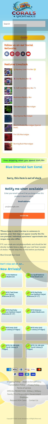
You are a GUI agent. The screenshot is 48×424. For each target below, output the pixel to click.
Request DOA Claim (18, 400)
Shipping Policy (13, 381)
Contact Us (33, 400)
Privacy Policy (33, 384)
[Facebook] (6, 54)
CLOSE (24, 37)
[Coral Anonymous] (23, 54)
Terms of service (24, 388)
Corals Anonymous (23, 419)
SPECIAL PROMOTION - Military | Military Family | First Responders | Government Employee (24, 394)
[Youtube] (28, 54)
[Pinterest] (12, 54)
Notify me (24, 215)
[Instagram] (17, 54)
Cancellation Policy (17, 384)
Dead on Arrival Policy (32, 381)
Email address (24, 201)
